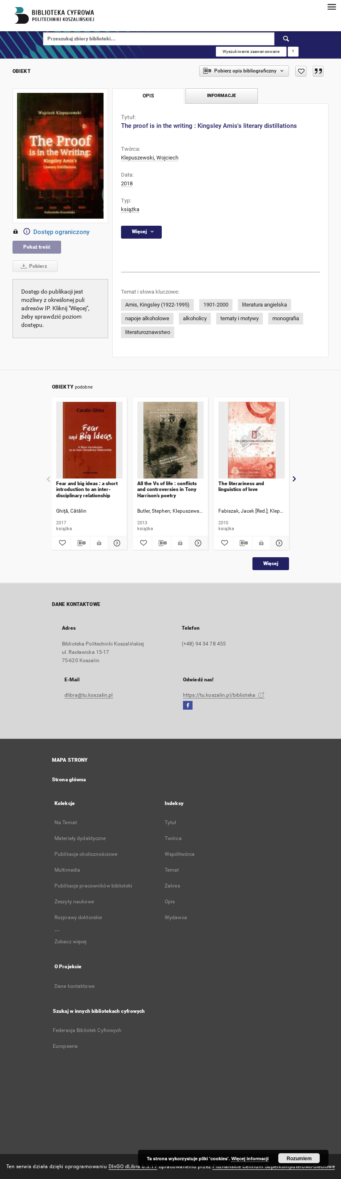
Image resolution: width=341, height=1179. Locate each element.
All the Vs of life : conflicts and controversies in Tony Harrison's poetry (167, 490)
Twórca (173, 838)
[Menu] (331, 6)
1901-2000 (215, 305)
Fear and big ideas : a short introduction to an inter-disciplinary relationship (87, 490)
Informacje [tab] (221, 95)
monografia (285, 318)
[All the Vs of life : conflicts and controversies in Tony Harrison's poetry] (170, 440)
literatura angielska (264, 305)
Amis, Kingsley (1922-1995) (157, 305)
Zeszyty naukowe (74, 902)
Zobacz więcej (70, 942)
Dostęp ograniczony (61, 232)
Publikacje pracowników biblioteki (93, 886)
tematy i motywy (239, 318)
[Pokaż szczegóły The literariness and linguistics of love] (278, 543)
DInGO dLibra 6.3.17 (133, 1166)
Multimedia (67, 870)
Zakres (172, 886)
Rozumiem (299, 1158)
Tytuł (170, 822)
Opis (170, 902)
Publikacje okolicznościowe (85, 854)
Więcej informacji (250, 1158)
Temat (172, 870)
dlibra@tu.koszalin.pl (88, 695)
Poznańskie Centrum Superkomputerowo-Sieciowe (274, 1166)
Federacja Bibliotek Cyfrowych (87, 1030)
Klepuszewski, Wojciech (149, 158)
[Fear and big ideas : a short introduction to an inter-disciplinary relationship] (89, 440)
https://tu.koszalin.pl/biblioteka (220, 695)
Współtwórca (180, 854)
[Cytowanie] (318, 71)
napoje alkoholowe (147, 318)
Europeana (65, 1046)
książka (130, 209)
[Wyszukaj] (286, 38)
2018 (127, 183)
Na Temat (65, 822)
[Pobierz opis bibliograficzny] (80, 543)
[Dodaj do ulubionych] (300, 71)
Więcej (270, 563)
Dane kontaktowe (74, 986)
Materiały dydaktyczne (80, 838)
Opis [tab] (148, 96)
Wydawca (176, 917)
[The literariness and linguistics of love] (251, 440)
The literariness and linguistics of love (241, 486)
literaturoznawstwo (147, 332)
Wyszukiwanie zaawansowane (251, 51)
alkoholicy (195, 318)
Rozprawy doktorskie (78, 917)
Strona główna (69, 780)
